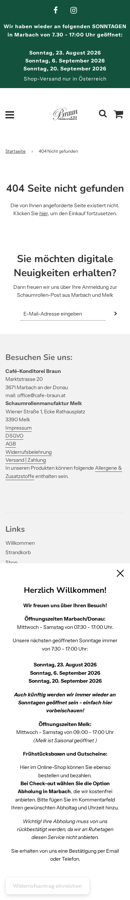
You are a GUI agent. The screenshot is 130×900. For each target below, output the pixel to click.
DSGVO (14, 435)
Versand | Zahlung (25, 460)
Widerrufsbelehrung (28, 452)
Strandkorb (18, 552)
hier (43, 213)
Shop (11, 562)
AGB (10, 443)
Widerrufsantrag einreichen (47, 886)
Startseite (15, 151)
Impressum (18, 428)
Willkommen (20, 543)
